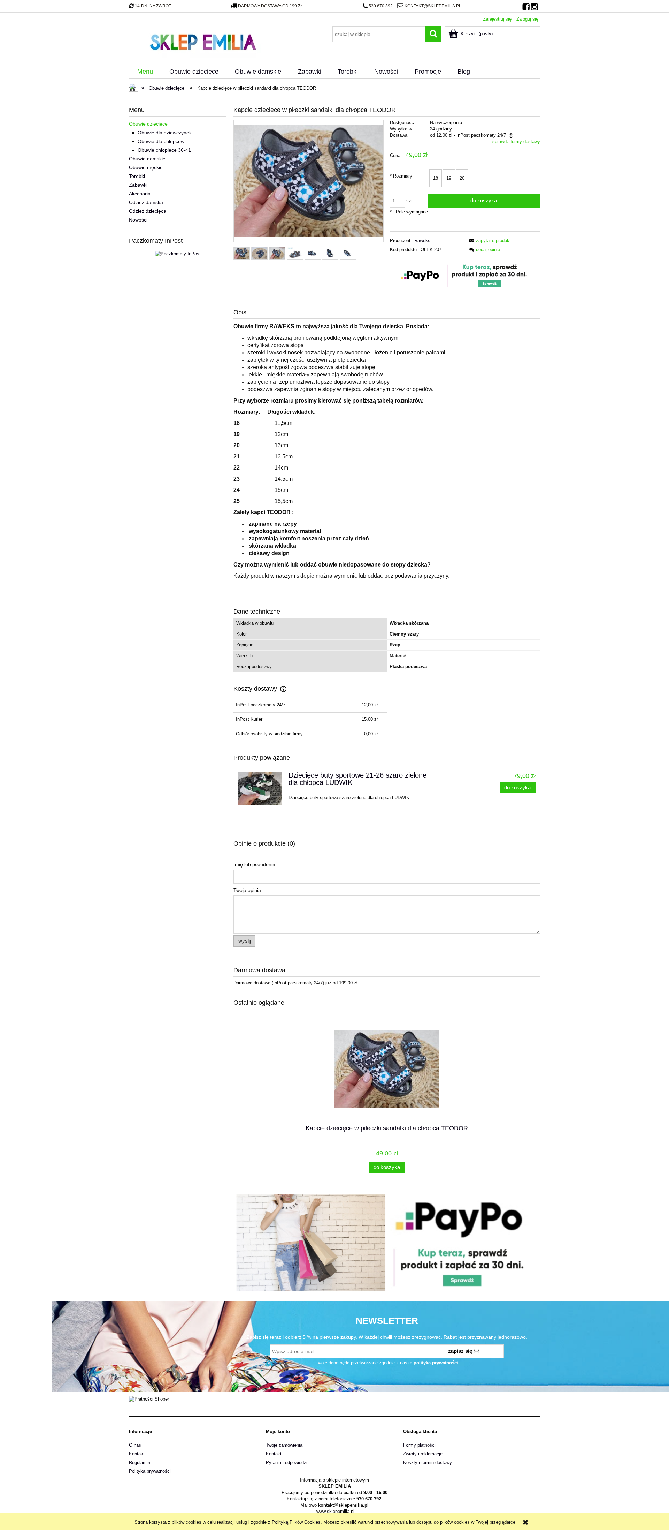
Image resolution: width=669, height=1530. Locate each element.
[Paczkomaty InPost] (178, 253)
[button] (489, 240)
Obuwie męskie (146, 167)
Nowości (138, 220)
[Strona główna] (203, 41)
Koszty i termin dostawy (427, 1462)
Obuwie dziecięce (148, 124)
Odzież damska (146, 202)
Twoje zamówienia (284, 1445)
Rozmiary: (402, 176)
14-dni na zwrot (153, 5)
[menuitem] (145, 71)
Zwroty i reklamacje (423, 1453)
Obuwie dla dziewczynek (165, 132)
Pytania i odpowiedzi (286, 1462)
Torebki (137, 176)
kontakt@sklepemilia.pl (433, 5)
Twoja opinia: (247, 890)
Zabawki (138, 185)
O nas (135, 1445)
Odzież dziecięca (147, 211)
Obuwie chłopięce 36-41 (164, 150)
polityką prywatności (436, 1362)
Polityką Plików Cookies (296, 1522)
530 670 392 (381, 5)
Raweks (422, 240)
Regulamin (139, 1462)
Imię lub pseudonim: (255, 864)
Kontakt (137, 1453)
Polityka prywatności (150, 1471)
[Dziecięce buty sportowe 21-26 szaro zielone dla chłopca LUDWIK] (260, 788)
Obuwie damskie (147, 159)
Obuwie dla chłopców (161, 141)
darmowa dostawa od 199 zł (270, 5)
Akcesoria (140, 193)
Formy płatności (419, 1445)
